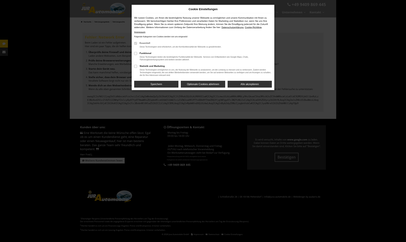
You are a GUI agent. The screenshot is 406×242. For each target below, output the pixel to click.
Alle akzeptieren (250, 84)
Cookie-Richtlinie (253, 27)
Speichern (156, 84)
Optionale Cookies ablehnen (203, 84)
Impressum (139, 32)
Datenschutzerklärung (233, 27)
